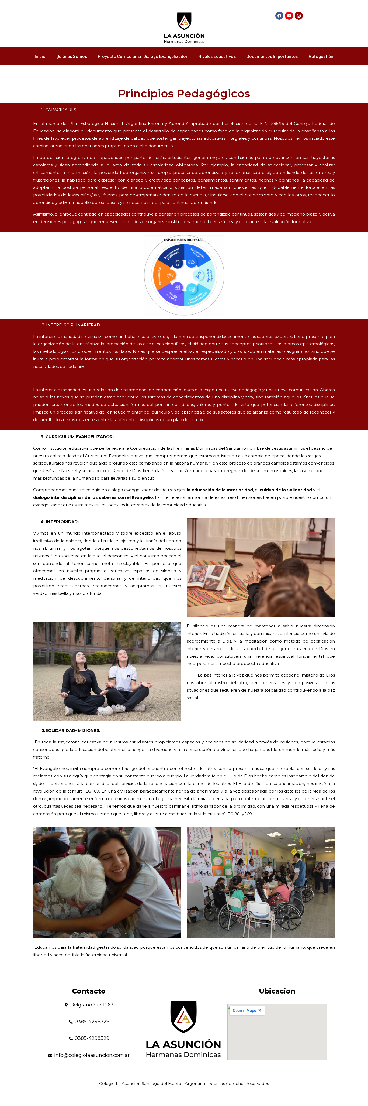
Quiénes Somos (71, 56)
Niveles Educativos (217, 56)
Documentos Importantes (272, 56)
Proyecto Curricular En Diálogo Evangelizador (143, 56)
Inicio (40, 56)
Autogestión (320, 56)
